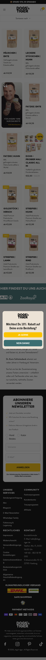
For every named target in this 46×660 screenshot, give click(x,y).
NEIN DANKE (23, 343)
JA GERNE (23, 334)
